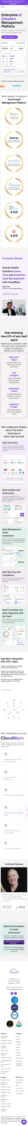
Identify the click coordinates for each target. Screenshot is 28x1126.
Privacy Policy (19, 1088)
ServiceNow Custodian (6, 1040)
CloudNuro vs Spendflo (4, 1100)
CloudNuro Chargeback (4, 1046)
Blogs (17, 1085)
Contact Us (18, 1055)
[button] (26, 6)
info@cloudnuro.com (16, 989)
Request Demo (19, 1058)
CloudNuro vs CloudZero (4, 1109)
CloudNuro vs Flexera (6, 1106)
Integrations (19, 1041)
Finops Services (5, 1050)
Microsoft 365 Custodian (4, 1037)
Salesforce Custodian (6, 1043)
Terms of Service (20, 1090)
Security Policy (19, 1093)
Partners (18, 1047)
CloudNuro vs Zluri (5, 1089)
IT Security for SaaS (6, 1068)
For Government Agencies (5, 1072)
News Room (19, 1082)
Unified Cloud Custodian (4, 1053)
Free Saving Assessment (19, 1064)
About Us (18, 1052)
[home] (3, 7)
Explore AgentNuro (9, 37)
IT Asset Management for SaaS (6, 1060)
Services (18, 1039)
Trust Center (19, 1060)
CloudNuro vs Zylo (5, 1092)
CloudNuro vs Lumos (6, 1087)
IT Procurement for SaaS (5, 1065)
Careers (18, 1050)
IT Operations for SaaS (6, 1057)
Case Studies (19, 1079)
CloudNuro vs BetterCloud (4, 1083)
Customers (18, 1044)
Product (18, 1036)
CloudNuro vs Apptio (6, 1103)
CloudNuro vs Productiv (4, 1095)
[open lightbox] (14, 307)
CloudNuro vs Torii (5, 1079)
